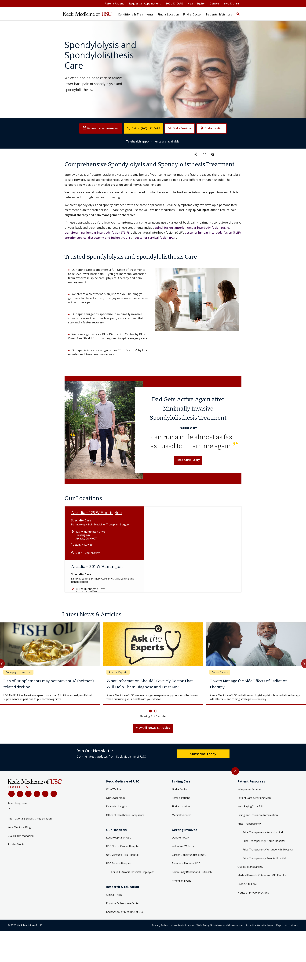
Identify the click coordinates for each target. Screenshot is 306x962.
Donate (214, 3)
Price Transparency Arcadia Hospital (264, 858)
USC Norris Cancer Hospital (122, 846)
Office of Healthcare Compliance (125, 815)
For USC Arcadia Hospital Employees (132, 872)
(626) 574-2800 (84, 545)
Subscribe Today (203, 754)
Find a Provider (179, 128)
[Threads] (54, 794)
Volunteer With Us (183, 846)
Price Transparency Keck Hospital (263, 832)
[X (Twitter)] (20, 794)
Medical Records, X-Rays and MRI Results (261, 875)
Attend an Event (181, 880)
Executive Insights (117, 806)
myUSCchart (231, 3)
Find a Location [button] (168, 14)
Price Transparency (249, 823)
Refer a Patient (114, 3)
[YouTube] (28, 794)
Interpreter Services (249, 789)
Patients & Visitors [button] (219, 14)
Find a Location (211, 128)
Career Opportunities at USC (189, 855)
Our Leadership (115, 798)
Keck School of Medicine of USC (125, 912)
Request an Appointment (145, 3)
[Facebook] (11, 794)
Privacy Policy (160, 925)
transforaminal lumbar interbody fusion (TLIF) (97, 232)
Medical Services (181, 815)
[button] (238, 11)
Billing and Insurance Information (257, 815)
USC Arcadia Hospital (118, 863)
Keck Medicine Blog (19, 827)
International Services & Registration (30, 818)
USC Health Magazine (21, 836)
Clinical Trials (114, 894)
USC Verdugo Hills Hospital (122, 855)
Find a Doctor (180, 789)
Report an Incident (287, 925)
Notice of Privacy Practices (253, 892)
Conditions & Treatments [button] (135, 14)
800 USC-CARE (174, 3)
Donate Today (180, 837)
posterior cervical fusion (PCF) (155, 238)
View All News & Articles (153, 728)
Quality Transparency (250, 866)
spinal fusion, (164, 227)
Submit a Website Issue (259, 925)
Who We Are (113, 789)
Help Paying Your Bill (249, 806)
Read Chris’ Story (188, 460)
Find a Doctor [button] (192, 14)
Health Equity (196, 3)
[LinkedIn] (37, 794)
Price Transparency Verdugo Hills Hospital (268, 849)
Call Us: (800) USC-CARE (143, 128)
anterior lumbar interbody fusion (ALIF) (201, 227)
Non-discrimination (182, 925)
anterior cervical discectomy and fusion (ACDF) (97, 238)
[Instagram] (45, 794)
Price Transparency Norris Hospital (264, 841)
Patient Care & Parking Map (254, 798)
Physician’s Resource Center (123, 903)
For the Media (16, 844)
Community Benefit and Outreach (192, 872)
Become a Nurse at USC (186, 863)
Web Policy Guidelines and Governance (220, 925)
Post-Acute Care (247, 884)
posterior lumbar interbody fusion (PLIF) (213, 232)
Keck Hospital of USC (118, 837)
